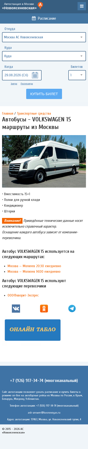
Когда (9, 67)
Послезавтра (27, 83)
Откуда (10, 29)
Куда (8, 48)
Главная (7, 113)
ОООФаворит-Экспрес (23, 295)
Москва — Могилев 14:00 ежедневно (34, 271)
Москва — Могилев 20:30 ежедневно (34, 266)
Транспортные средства (34, 113)
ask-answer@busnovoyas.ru (44, 412)
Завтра (14, 83)
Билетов (77, 67)
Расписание (47, 18)
